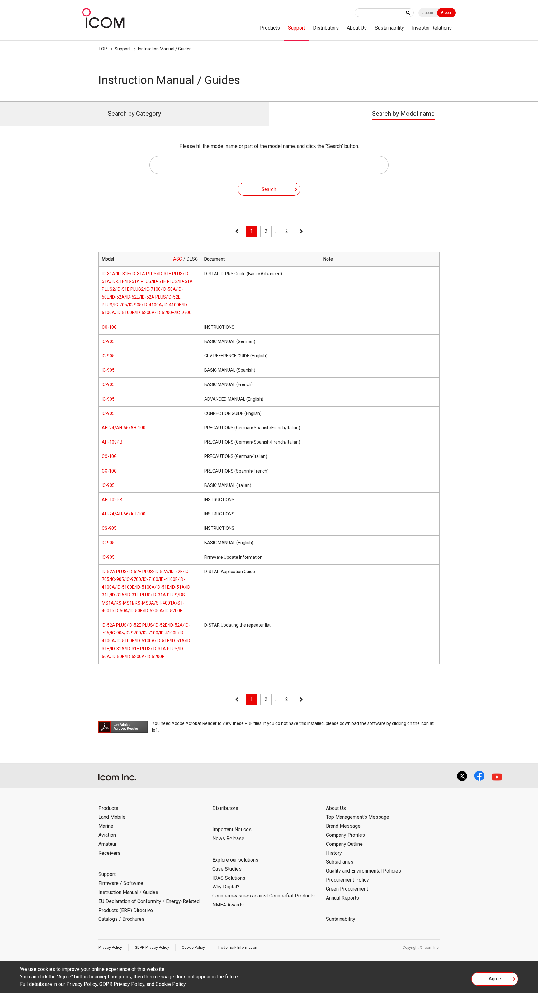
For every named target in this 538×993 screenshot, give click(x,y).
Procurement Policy (347, 880)
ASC (177, 258)
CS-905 (109, 528)
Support (296, 28)
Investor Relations (432, 28)
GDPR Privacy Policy (152, 947)
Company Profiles (345, 835)
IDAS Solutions (228, 878)
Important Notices (232, 829)
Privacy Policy (110, 947)
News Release (228, 838)
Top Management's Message (357, 817)
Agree (495, 978)
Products (270, 28)
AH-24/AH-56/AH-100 (123, 427)
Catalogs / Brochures (121, 919)
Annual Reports (342, 898)
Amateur (107, 844)
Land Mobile (111, 817)
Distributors (326, 28)
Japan (427, 13)
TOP (102, 48)
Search (269, 189)
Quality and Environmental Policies (363, 871)
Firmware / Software (120, 883)
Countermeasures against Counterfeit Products (263, 896)
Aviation (107, 835)
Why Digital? (225, 887)
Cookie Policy (193, 947)
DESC (192, 258)
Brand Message (343, 826)
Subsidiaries (339, 862)
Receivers (109, 853)
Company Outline (344, 844)
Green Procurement (347, 889)
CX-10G (109, 327)
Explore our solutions (235, 860)
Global (446, 13)
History (334, 853)
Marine (105, 826)
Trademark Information (237, 947)
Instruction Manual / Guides (164, 48)
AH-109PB (112, 442)
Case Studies (227, 869)
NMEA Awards (228, 905)
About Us (357, 28)
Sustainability (389, 28)
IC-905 (108, 341)
